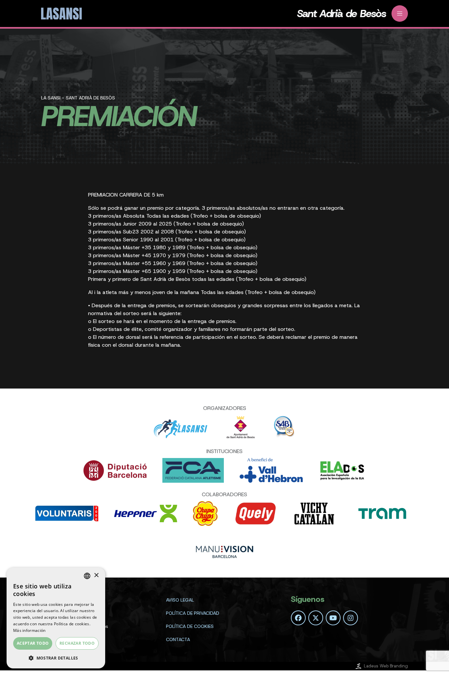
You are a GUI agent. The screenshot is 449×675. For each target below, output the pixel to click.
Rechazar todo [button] (77, 643)
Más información (29, 630)
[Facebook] (298, 617)
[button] (56, 658)
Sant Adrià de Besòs (341, 13)
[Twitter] (315, 617)
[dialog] (56, 618)
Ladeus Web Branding (386, 666)
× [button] (96, 575)
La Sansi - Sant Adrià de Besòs (78, 98)
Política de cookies (190, 626)
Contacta (178, 639)
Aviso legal (180, 600)
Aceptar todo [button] (33, 643)
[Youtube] (333, 617)
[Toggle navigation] (399, 13)
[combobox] (87, 576)
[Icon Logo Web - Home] (62, 13)
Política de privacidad (192, 613)
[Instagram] (350, 617)
